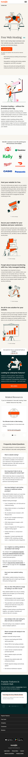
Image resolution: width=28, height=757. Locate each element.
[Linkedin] (18, 734)
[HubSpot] (4, 2)
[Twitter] (15, 734)
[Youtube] (11, 734)
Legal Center (7, 750)
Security (22, 750)
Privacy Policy (15, 750)
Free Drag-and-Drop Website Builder (13, 694)
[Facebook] (5, 734)
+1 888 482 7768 (14, 353)
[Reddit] (21, 734)
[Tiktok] (25, 734)
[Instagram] (8, 734)
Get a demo (19, 386)
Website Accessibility (9, 753)
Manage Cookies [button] (20, 753)
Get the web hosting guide (14, 430)
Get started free (7, 49)
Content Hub (4, 5)
